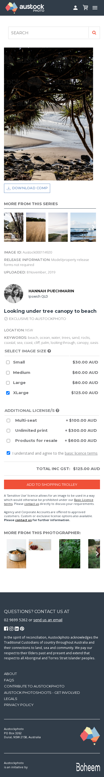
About (10, 674)
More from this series (31, 203)
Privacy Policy (19, 705)
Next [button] (93, 227)
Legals (10, 698)
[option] (15, 227)
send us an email (47, 619)
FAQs (9, 680)
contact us (31, 504)
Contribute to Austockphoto (34, 686)
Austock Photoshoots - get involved (42, 692)
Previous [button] (6, 227)
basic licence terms (81, 453)
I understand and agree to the (54, 453)
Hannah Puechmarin (51, 291)
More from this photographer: (42, 532)
